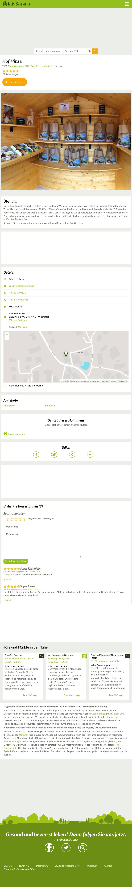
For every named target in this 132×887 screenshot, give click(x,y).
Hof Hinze (12, 61)
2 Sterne (12, 519)
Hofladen (23, 735)
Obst (93, 714)
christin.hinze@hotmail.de (21, 286)
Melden (7, 579)
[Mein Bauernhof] (49, 4)
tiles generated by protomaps (99, 381)
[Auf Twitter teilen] (54, 454)
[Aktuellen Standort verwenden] (89, 51)
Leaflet (64, 381)
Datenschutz (42, 866)
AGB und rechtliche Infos (67, 866)
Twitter (66, 848)
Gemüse (101, 714)
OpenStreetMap (123, 381)
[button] (66, 354)
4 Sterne (20, 519)
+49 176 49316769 (18, 300)
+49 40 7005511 (17, 293)
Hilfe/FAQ (24, 866)
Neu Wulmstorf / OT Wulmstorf (24, 66)
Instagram (83, 848)
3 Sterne (16, 519)
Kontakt (108, 866)
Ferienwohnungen (12, 741)
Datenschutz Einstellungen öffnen (19, 869)
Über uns (7, 866)
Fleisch (115, 714)
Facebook (49, 848)
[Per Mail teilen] (90, 454)
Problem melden (16, 434)
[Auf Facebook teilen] (36, 454)
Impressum (91, 866)
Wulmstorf (47, 66)
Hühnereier (9, 406)
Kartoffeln (50, 406)
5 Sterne (24, 519)
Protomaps (112, 381)
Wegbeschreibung (18, 320)
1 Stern (8, 519)
